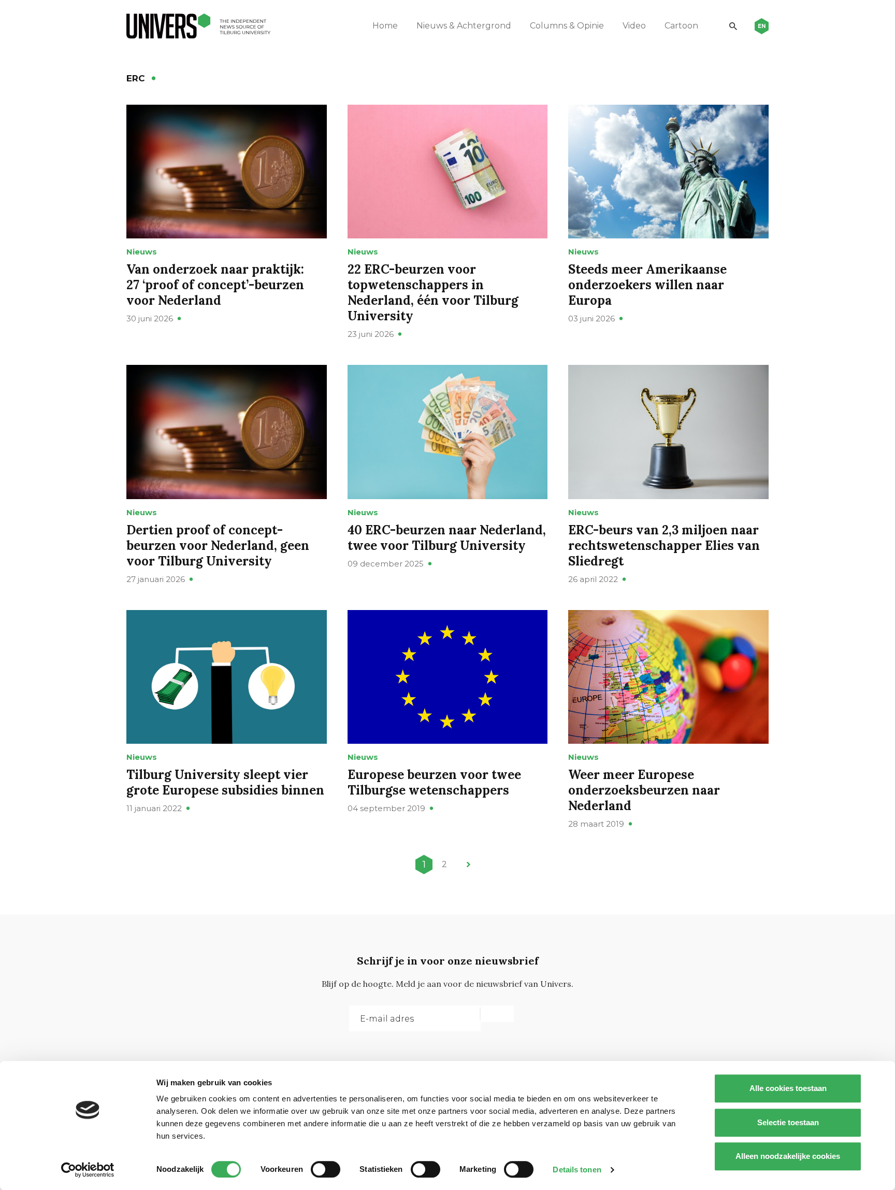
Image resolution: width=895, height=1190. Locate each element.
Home (385, 26)
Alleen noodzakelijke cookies (787, 1156)
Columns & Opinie (567, 26)
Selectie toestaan (788, 1122)
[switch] (325, 1169)
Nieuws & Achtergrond (463, 26)
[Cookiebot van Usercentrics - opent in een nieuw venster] (87, 1170)
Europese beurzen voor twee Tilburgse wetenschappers (434, 782)
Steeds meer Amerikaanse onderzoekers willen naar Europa (647, 284)
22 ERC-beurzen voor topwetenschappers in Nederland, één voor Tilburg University (433, 292)
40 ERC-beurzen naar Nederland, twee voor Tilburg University (447, 538)
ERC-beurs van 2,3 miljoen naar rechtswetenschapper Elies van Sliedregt (664, 545)
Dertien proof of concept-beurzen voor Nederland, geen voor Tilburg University (217, 545)
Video (634, 26)
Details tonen (577, 1169)
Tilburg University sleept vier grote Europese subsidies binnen (225, 782)
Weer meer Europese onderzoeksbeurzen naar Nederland (644, 790)
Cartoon (681, 26)
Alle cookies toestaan (788, 1088)
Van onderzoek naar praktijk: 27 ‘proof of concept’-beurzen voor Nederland (215, 284)
